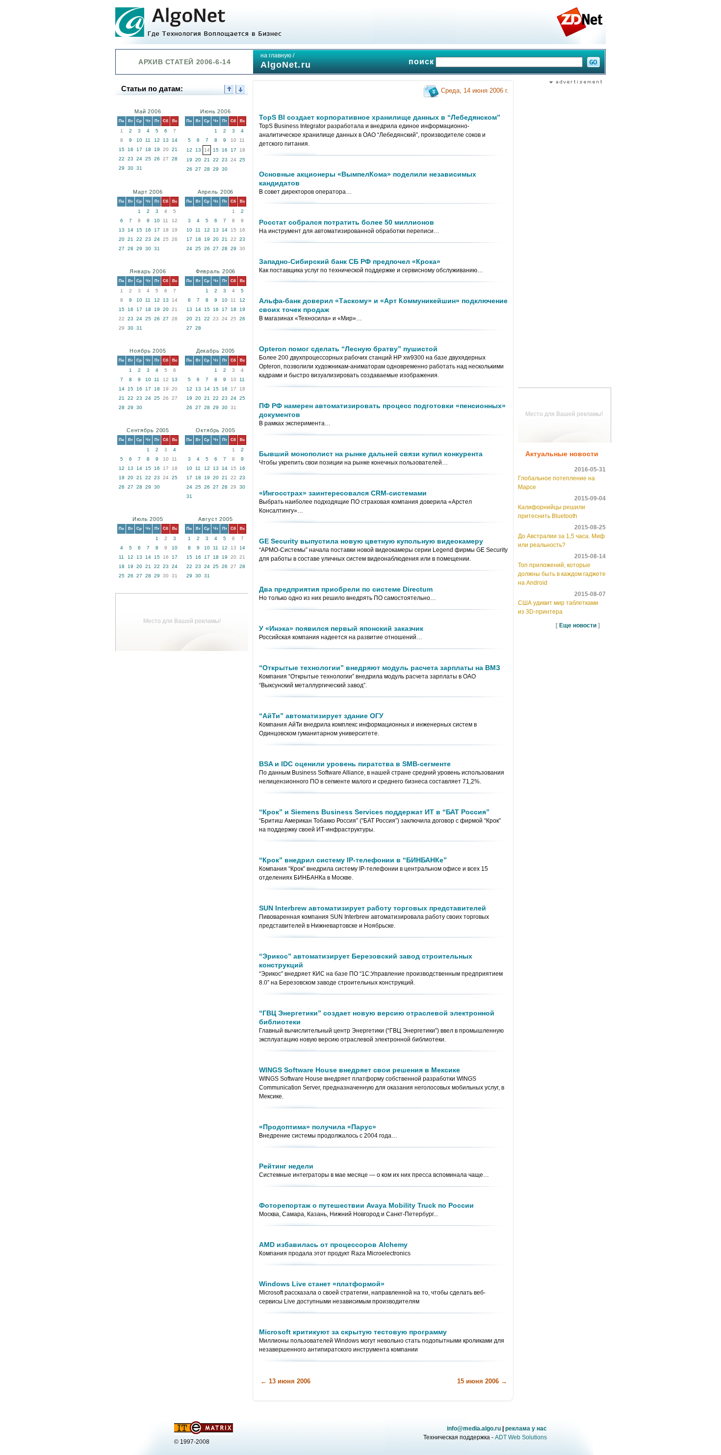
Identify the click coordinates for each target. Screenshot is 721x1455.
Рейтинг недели (286, 1166)
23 (130, 158)
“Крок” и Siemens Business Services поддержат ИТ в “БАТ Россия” (374, 812)
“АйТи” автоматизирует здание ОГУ (321, 716)
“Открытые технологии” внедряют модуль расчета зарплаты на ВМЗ (379, 668)
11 (148, 140)
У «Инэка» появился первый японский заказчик (341, 628)
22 (122, 158)
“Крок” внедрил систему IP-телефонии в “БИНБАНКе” (353, 860)
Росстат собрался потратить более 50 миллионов (346, 222)
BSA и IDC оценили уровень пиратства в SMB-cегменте (355, 764)
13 (166, 140)
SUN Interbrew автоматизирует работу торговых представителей (372, 908)
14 (175, 140)
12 (157, 140)
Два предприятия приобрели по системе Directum (346, 589)
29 (122, 168)
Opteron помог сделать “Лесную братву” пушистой (348, 349)
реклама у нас (526, 1428)
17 (139, 149)
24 (139, 158)
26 (157, 158)
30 (130, 168)
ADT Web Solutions (521, 1437)
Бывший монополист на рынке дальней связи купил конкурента (371, 454)
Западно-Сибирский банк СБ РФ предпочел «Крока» (349, 261)
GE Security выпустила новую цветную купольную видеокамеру (371, 541)
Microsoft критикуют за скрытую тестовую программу (353, 1332)
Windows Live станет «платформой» (322, 1284)
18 (148, 149)
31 (139, 168)
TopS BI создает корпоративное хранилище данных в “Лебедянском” (379, 117)
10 (139, 140)
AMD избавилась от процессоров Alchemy (333, 1244)
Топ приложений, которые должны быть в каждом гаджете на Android (562, 574)
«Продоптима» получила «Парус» (317, 1127)
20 (198, 159)
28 (175, 158)
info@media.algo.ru (474, 1428)
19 (157, 149)
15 (122, 149)
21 (175, 149)
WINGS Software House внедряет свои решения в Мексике (359, 1070)
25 (148, 158)
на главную (275, 55)
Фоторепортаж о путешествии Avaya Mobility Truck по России (366, 1205)
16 (130, 149)
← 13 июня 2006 (285, 1381)
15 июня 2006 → (482, 1381)
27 (198, 169)
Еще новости (577, 625)
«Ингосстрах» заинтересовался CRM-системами (343, 493)
